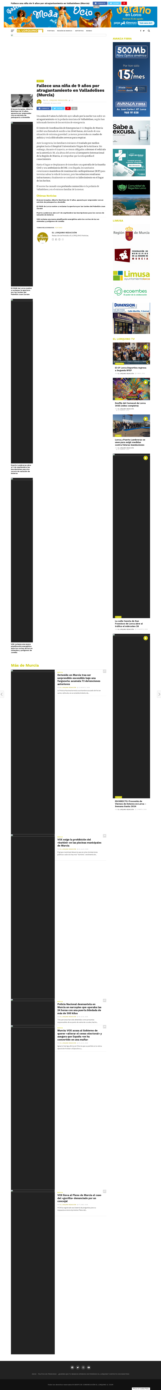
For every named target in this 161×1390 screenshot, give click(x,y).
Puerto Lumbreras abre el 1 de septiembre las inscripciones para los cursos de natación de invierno (21, 469)
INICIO (34, 1374)
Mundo (89, 31)
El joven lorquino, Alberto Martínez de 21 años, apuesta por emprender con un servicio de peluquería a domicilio (22, 113)
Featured (58, 227)
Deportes (79, 31)
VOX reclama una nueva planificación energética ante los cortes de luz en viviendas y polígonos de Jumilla (21, 648)
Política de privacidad (47, 1374)
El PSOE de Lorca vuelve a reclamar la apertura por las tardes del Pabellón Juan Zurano (21, 291)
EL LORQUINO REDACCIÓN (56, 100)
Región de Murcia (64, 31)
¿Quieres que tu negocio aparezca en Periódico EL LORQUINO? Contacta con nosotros (93, 1374)
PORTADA (51, 31)
